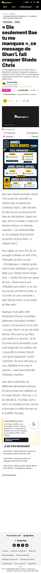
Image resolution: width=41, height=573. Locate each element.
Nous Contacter (20, 563)
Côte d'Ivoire (7, 22)
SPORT (5, 7)
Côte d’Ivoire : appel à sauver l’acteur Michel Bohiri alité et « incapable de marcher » (20, 467)
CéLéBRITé (6, 90)
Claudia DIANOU (12, 82)
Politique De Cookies (27, 559)
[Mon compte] (31, 2)
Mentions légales (8, 555)
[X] (18, 545)
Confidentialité (7, 563)
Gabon (17, 22)
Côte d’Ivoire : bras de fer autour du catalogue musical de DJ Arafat (16, 459)
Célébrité (13, 14)
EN (38, 2)
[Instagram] (22, 545)
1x (27, 100)
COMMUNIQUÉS (26, 7)
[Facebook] (14, 545)
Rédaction (32, 551)
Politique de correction (10, 559)
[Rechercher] (34, 2)
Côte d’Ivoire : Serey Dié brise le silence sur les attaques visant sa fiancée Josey (19, 452)
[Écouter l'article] (5, 101)
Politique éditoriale (22, 555)
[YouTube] (26, 545)
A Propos (5, 551)
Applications (32, 563)
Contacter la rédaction (18, 551)
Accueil (5, 14)
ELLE (13, 7)
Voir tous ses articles (13, 84)
